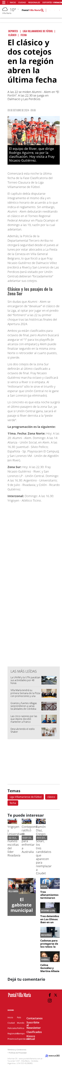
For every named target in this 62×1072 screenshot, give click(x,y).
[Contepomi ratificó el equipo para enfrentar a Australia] (26, 823)
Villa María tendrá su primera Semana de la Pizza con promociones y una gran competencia (25, 694)
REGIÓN (44, 886)
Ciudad (22, 2)
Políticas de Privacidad (17, 1053)
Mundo (20, 1022)
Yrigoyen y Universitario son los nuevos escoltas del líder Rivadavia (16, 841)
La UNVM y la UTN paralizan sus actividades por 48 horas (25, 680)
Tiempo (21, 1033)
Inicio (13, 2)
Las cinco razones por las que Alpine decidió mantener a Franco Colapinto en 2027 (24, 720)
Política (20, 1028)
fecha (13, 803)
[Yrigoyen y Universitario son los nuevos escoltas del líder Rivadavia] (12, 823)
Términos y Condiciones (17, 1049)
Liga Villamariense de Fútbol (26, 796)
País (19, 1017)
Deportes (47, 2)
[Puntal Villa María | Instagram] (50, 1000)
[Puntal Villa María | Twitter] (54, 10)
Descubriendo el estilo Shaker (23, 730)
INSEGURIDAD (46, 935)
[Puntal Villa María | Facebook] (50, 995)
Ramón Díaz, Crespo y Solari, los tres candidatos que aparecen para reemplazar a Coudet (44, 850)
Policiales (12, 1028)
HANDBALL (45, 959)
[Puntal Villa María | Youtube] (59, 10)
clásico (51, 796)
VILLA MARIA (13, 891)
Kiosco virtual (30, 1037)
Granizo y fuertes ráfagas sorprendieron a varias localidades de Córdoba (24, 706)
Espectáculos (23, 1038)
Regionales (34, 2)
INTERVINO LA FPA (48, 911)
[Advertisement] (33, 604)
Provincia (12, 1038)
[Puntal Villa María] (19, 997)
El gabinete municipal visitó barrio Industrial (22, 912)
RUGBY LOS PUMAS (29, 837)
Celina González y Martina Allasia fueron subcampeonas (49, 971)
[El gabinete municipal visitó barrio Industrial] (22, 886)
